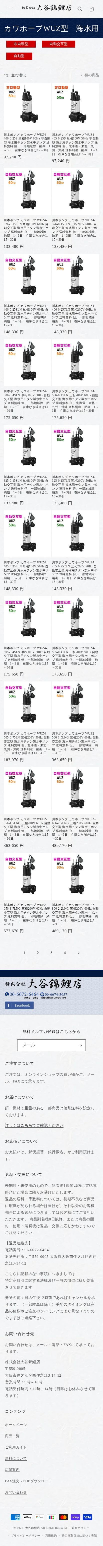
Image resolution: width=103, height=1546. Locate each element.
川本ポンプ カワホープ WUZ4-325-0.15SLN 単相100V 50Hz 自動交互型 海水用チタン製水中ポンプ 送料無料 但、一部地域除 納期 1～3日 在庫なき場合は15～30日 (27, 486)
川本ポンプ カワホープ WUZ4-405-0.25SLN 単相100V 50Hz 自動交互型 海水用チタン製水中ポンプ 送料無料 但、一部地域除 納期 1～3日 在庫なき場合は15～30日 (27, 572)
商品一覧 (12, 1436)
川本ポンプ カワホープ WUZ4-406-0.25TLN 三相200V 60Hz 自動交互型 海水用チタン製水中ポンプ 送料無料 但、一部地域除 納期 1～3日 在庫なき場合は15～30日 (75, 315)
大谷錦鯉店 (32, 1527)
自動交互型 (59, 44)
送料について (16, 1458)
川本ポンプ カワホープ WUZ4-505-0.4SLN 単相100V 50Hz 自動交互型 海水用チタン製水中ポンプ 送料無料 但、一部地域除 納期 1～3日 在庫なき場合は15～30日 (27, 657)
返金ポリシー (80, 1527)
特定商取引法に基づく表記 (79, 1535)
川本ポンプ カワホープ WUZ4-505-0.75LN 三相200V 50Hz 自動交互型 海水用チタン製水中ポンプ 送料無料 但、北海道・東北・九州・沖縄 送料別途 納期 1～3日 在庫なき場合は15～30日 (27, 743)
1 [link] (25, 953)
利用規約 (51, 1535)
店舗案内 (12, 1470)
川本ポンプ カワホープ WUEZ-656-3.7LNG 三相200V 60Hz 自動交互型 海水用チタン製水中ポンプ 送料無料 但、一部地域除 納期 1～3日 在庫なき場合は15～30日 (27, 914)
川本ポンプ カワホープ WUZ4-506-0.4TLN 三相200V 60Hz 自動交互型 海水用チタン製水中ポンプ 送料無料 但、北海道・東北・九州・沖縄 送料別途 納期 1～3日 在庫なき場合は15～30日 (75, 401)
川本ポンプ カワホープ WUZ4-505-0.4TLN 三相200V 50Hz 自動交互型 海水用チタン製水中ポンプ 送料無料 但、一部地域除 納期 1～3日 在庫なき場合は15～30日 (75, 657)
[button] (10, 8)
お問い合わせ (16, 1492)
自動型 (19, 56)
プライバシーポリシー (25, 1535)
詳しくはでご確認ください (34, 1125)
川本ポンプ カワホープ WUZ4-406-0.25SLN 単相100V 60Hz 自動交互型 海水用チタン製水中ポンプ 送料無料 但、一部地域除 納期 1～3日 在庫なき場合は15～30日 (27, 315)
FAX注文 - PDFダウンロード (28, 1481)
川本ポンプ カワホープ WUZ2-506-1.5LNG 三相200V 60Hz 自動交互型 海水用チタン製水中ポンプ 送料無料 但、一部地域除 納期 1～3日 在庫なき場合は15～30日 (75, 743)
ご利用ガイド (16, 1447)
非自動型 (21, 44)
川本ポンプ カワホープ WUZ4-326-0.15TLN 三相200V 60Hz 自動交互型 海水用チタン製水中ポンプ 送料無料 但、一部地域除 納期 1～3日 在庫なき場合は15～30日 (75, 229)
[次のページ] (78, 952)
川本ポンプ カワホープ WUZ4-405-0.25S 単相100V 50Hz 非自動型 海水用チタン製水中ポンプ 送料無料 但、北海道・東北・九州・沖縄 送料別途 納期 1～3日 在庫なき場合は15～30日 (75, 144)
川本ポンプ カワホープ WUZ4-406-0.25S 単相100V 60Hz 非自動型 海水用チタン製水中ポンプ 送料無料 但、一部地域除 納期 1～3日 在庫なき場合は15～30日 (27, 142)
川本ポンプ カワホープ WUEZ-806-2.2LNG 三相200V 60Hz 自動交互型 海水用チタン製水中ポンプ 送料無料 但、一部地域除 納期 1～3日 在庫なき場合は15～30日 (75, 914)
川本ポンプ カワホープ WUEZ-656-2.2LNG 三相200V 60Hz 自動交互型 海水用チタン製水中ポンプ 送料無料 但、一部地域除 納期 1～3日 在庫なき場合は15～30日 (75, 828)
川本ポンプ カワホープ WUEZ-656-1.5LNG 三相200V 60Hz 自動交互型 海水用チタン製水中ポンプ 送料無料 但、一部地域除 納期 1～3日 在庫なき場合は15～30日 (27, 828)
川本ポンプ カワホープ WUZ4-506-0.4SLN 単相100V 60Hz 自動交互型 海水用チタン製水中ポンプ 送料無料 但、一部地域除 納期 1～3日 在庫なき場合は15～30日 (27, 401)
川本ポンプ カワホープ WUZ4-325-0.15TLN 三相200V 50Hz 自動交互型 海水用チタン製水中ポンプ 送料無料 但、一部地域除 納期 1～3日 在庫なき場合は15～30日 (75, 486)
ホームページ (16, 1425)
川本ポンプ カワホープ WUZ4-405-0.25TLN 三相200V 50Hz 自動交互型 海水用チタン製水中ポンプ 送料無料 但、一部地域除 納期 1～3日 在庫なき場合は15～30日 (75, 572)
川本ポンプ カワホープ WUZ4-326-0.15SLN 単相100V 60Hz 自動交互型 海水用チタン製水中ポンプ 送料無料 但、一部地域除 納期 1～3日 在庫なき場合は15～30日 (27, 229)
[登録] (80, 1045)
